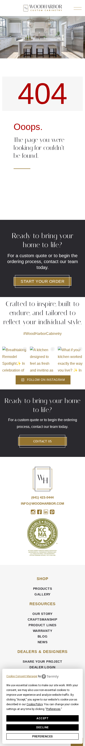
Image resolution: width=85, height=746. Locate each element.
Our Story (42, 614)
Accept (42, 718)
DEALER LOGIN (42, 667)
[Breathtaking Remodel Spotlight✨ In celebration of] (14, 359)
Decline (42, 727)
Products (42, 588)
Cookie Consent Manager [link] (21, 676)
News (43, 642)
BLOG (43, 636)
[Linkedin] (46, 512)
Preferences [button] (53, 709)
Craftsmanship (42, 619)
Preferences (42, 736)
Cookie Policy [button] (35, 704)
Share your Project (42, 661)
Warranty (42, 631)
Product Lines (42, 625)
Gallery (42, 594)
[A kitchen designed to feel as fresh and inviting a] (42, 359)
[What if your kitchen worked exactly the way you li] (70, 359)
